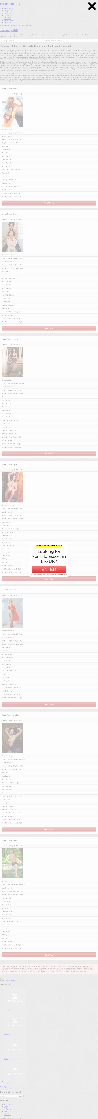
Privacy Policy (63, 574)
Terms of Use (56, 574)
